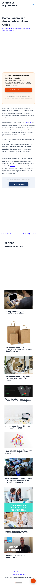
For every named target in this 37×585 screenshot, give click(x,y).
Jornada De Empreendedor (10, 4)
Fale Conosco (18, 572)
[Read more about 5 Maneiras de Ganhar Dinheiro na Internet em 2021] (18, 414)
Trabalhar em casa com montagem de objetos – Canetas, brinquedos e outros (18, 349)
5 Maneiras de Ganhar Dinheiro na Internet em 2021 (17, 427)
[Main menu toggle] (33, 4)
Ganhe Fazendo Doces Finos (18, 90)
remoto (12, 166)
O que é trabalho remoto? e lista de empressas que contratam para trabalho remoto (18, 480)
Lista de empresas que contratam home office (14, 312)
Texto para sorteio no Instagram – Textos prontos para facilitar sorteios (18, 451)
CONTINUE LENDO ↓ (18, 184)
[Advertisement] (18, 51)
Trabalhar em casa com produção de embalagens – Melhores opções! (18, 378)
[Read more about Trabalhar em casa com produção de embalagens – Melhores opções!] (18, 365)
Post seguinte (29, 233)
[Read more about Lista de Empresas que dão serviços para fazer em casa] (18, 507)
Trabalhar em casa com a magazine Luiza (14, 556)
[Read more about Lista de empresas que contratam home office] (18, 299)
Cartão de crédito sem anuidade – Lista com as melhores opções (17, 400)
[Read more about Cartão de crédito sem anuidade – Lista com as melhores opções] (18, 390)
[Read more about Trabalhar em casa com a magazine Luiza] (18, 545)
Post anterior (7, 233)
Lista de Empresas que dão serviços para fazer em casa (16, 532)
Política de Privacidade (18, 574)
